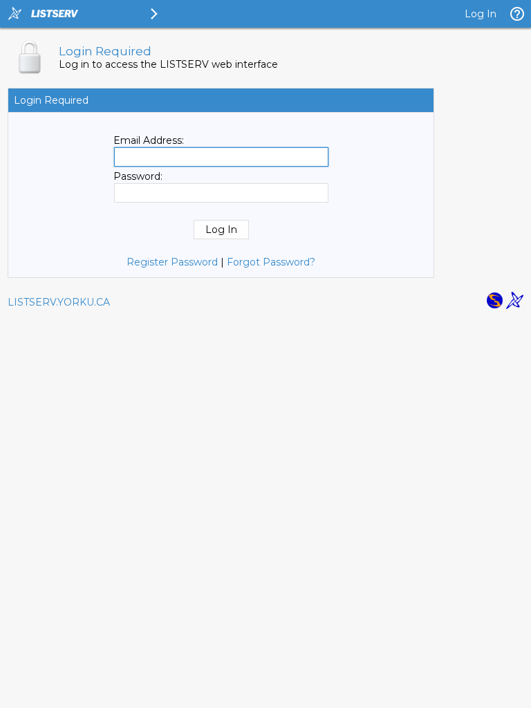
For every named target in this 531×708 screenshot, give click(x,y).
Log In (480, 14)
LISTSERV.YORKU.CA (59, 302)
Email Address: (148, 140)
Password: (137, 176)
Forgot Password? (271, 262)
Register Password (172, 262)
